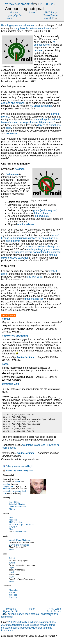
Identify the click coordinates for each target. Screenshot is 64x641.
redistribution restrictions (23, 238)
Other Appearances (17, 506)
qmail (11, 572)
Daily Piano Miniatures (19, 545)
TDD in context (16, 522)
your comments (20, 531)
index (32, 12)
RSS (4, 315)
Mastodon (13, 590)
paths (5, 364)
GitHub (12, 558)
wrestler (6, 489)
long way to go (34, 276)
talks (8, 128)
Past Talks (14, 502)
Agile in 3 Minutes (17, 504)
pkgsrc (12, 567)
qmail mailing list (33, 298)
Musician (17, 491)
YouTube (13, 595)
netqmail (38, 50)
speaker (6, 484)
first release (12, 174)
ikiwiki (11, 577)
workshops (55, 125)
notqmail (19, 169)
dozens (41, 125)
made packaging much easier (43, 249)
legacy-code (23, 614)
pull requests (41, 216)
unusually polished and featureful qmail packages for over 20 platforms (30, 121)
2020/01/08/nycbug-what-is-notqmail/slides (32, 622)
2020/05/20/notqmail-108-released (20, 625)
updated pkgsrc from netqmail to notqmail (38, 252)
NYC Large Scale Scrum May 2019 (50, 15)
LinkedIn (13, 597)
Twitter (12, 592)
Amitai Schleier (25, 357)
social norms (13, 241)
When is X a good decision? (21, 524)
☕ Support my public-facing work (18, 470)
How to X (13, 527)
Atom (12, 315)
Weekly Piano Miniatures (20, 540)
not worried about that (15, 335)
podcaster (7, 491)
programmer (8, 486)
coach (17, 482)
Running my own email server (17, 25)
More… (12, 509)
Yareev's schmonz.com (20, 4)
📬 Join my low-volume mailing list (18, 466)
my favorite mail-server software (33, 28)
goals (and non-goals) (45, 210)
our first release (25, 224)
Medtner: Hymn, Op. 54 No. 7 (14, 15)
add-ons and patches (12, 103)
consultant (11, 133)
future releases (42, 213)
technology (7, 616)
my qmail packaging (41, 105)
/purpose (13, 520)
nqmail (6, 318)
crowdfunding (47, 625)
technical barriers (48, 238)
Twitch (12, 563)
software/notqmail (11, 627)
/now (11, 517)
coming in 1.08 (10, 383)
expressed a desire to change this (41, 246)
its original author (44, 43)
